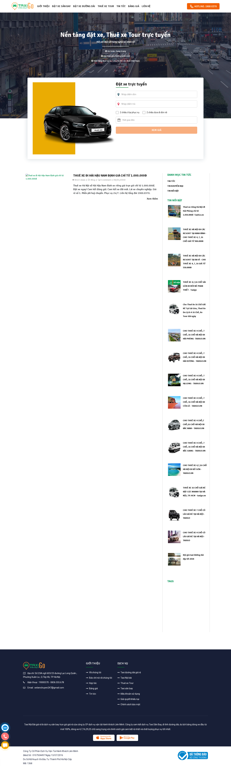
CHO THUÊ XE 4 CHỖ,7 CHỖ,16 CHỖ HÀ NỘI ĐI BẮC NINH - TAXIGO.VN (193, 424)
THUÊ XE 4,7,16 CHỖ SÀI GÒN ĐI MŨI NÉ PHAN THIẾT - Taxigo (194, 286)
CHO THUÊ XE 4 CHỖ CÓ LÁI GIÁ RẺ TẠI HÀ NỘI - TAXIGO (194, 536)
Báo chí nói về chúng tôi (100, 678)
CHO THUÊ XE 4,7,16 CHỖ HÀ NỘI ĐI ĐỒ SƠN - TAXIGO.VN (195, 469)
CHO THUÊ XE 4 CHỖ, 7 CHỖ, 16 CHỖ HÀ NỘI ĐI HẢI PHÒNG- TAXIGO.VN (194, 334)
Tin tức (121, 6)
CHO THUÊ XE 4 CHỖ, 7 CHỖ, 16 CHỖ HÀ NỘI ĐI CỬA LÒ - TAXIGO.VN (194, 402)
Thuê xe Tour (106, 6)
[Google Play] (127, 738)
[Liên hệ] (5, 727)
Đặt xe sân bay (61, 6)
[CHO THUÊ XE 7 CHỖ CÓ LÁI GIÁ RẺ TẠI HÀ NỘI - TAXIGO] (174, 514)
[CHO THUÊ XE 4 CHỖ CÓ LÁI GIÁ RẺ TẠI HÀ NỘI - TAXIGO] (174, 536)
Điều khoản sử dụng (130, 694)
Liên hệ (146, 6)
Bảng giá (133, 6)
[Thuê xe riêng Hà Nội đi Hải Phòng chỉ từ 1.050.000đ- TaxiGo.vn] (174, 211)
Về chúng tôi (95, 672)
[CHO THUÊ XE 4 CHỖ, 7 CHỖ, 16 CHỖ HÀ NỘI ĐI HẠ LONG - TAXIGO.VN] (174, 379)
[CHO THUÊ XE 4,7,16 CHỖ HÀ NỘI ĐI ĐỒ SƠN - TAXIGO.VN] (174, 469)
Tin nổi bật (173, 190)
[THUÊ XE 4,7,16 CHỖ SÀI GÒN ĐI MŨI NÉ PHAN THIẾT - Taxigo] (174, 286)
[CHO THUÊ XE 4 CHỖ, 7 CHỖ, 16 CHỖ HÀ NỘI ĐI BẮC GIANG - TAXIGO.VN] (174, 447)
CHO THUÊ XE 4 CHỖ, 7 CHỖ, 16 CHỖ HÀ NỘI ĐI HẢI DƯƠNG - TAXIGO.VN (194, 357)
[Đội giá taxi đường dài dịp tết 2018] (174, 559)
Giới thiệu (43, 6)
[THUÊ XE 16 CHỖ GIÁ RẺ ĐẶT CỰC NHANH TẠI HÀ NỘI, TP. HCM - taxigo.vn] (174, 491)
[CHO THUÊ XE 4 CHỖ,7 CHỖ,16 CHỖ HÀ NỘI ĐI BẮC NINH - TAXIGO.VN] (174, 424)
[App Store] (104, 738)
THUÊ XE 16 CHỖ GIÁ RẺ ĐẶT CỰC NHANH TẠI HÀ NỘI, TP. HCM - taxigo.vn (194, 491)
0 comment (105, 180)
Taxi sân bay (126, 688)
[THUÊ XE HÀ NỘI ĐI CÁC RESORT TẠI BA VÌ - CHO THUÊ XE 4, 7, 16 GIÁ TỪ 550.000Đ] (174, 259)
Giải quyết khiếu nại (129, 699)
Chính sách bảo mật (130, 704)
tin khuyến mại (175, 185)
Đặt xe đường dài (84, 6)
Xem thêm (152, 198)
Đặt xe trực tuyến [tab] (131, 84)
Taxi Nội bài (126, 678)
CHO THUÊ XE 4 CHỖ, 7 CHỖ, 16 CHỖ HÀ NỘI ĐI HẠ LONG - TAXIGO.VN (194, 379)
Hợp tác (93, 683)
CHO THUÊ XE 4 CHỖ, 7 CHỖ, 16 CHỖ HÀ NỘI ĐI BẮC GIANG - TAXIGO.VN (194, 446)
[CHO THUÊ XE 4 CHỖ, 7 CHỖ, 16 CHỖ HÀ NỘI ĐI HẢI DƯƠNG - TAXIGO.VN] (174, 357)
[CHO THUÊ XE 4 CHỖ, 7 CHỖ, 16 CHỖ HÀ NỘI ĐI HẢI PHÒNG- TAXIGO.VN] (174, 335)
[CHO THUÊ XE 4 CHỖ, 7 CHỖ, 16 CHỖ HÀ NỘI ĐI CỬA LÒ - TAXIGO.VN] (174, 402)
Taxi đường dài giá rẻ (130, 672)
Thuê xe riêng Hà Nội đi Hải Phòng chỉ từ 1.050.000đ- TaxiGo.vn (194, 210)
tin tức (171, 181)
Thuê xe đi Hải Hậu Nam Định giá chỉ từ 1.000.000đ (110, 175)
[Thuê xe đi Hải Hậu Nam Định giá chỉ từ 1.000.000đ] (46, 177)
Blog (93, 180)
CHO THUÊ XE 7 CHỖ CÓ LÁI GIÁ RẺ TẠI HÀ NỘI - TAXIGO (194, 514)
